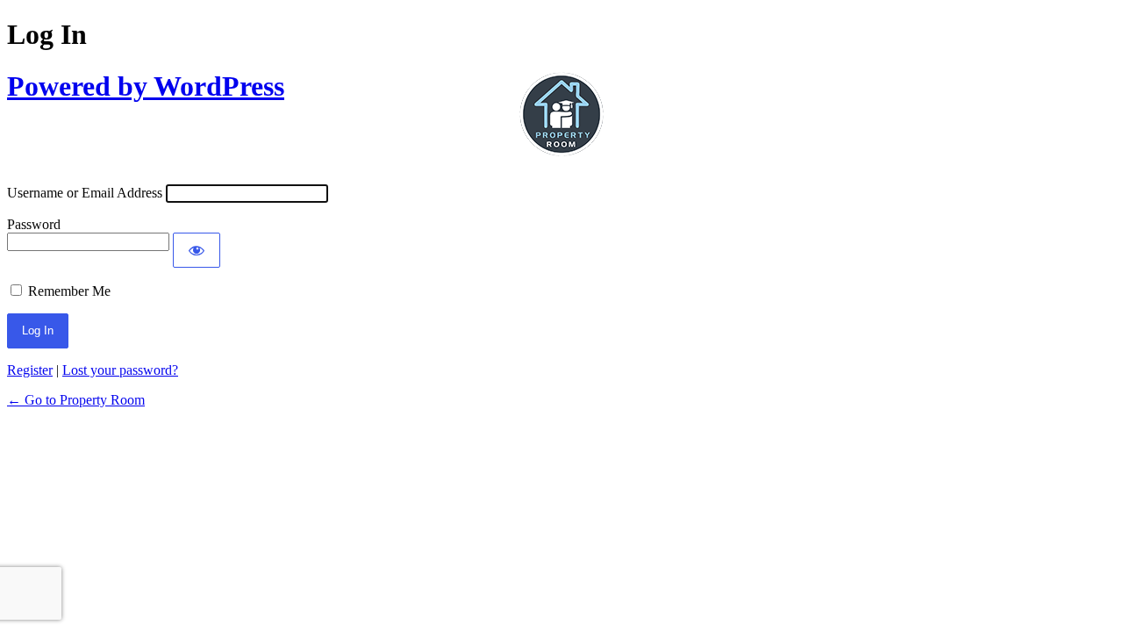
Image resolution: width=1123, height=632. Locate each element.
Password (34, 224)
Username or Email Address (84, 192)
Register (30, 370)
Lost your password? (120, 370)
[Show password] (196, 250)
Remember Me (69, 291)
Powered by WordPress (145, 86)
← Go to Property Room (76, 399)
